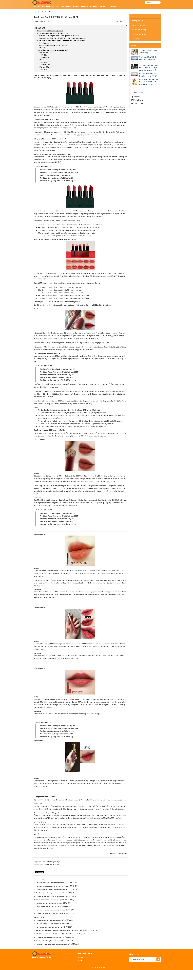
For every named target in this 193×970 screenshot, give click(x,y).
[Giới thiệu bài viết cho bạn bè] (117, 21)
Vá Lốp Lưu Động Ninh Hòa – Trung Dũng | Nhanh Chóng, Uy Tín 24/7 (145, 59)
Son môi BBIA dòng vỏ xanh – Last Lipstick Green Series (59, 36)
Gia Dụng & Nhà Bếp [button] (63, 7)
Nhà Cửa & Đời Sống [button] (80, 7)
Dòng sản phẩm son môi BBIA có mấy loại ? (53, 33)
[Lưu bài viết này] (125, 21)
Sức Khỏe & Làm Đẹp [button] (98, 7)
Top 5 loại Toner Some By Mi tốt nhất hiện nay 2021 (58, 170)
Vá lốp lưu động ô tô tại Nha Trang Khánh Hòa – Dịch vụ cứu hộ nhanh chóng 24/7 (148, 67)
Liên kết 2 (80, 961)
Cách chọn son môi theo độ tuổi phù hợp (53, 45)
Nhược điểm (45, 57)
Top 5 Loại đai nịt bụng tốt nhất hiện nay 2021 (50, 941)
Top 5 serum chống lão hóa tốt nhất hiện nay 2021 (57, 175)
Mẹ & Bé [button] (37, 7)
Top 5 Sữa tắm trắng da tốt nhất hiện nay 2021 (50, 913)
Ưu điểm (44, 55)
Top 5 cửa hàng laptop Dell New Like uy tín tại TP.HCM (148, 75)
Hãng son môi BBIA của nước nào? (50, 31)
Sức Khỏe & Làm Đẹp (138, 34)
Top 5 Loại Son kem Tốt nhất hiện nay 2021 (49, 903)
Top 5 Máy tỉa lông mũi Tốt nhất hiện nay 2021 (50, 900)
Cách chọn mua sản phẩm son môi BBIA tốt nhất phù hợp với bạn (61, 41)
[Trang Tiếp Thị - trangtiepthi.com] (41, 2)
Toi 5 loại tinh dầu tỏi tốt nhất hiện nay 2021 (49, 927)
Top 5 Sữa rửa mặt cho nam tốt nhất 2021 (49, 923)
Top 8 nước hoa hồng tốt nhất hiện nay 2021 (49, 920)
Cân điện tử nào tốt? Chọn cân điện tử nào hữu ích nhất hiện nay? (56, 934)
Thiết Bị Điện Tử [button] (48, 7)
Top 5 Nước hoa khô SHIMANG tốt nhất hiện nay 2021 (52, 944)
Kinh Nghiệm (135, 39)
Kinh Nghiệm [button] (112, 7)
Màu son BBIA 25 (45, 53)
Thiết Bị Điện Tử (137, 21)
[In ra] (121, 21)
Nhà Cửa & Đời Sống (138, 30)
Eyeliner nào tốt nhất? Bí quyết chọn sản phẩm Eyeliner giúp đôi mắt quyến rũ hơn (61, 930)
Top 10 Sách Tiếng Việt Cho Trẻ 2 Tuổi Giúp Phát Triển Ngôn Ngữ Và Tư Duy (148, 81)
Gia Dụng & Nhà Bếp (138, 25)
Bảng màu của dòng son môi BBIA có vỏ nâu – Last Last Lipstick (62, 38)
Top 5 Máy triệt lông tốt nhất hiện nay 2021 (49, 906)
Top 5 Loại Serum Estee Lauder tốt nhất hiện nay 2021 (59, 173)
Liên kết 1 (80, 957)
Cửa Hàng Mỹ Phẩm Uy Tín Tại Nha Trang (148, 51)
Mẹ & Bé (134, 16)
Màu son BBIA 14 (45, 67)
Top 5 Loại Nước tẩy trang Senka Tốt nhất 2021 (56, 178)
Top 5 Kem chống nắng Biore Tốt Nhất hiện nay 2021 (58, 181)
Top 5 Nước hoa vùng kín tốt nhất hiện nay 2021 (51, 910)
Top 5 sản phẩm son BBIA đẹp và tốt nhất (52, 50)
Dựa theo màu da (45, 43)
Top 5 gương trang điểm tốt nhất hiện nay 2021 (50, 937)
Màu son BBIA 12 (45, 60)
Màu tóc (42, 48)
